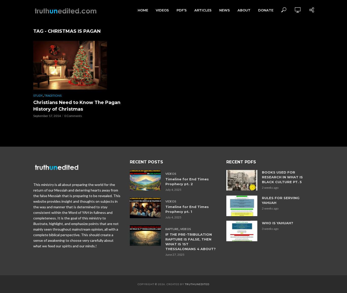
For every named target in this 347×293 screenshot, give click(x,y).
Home (143, 10)
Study (38, 95)
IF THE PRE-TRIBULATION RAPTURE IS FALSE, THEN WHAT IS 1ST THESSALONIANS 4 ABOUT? (190, 241)
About (244, 10)
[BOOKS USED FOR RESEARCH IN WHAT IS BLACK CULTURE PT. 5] (241, 180)
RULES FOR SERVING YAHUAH (280, 200)
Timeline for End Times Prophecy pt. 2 (187, 181)
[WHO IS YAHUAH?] (241, 231)
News (224, 10)
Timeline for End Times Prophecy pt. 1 (187, 209)
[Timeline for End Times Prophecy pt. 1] (145, 208)
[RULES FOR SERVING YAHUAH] (241, 206)
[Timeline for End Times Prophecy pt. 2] (145, 180)
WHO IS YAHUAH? (277, 223)
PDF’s (182, 10)
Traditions (52, 95)
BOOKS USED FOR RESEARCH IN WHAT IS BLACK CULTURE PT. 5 (282, 177)
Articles (203, 10)
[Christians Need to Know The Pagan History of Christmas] (77, 65)
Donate (265, 10)
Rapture (172, 229)
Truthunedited (197, 284)
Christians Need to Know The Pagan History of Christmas (76, 106)
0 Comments (73, 116)
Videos (162, 10)
